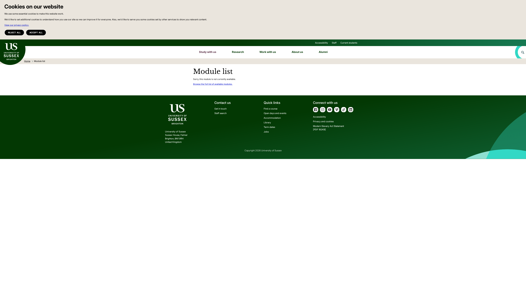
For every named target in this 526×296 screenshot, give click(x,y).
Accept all (36, 32)
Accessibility (321, 42)
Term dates (269, 127)
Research (238, 52)
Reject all (14, 32)
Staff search (220, 113)
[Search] (520, 52)
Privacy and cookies (323, 121)
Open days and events (275, 113)
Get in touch (220, 108)
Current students (348, 42)
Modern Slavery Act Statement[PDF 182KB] (328, 128)
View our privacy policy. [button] (16, 25)
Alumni (323, 52)
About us (297, 52)
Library (267, 122)
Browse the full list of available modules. (212, 84)
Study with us (207, 52)
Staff (334, 42)
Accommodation (272, 117)
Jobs (266, 131)
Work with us (267, 52)
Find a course (270, 108)
